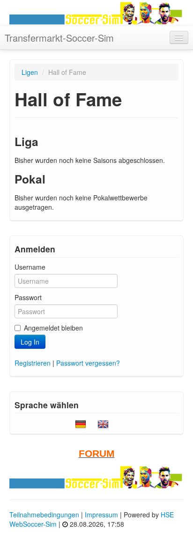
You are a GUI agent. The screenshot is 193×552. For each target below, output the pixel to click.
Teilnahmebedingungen (44, 514)
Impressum (101, 514)
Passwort (28, 297)
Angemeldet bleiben (53, 327)
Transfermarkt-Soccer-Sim (59, 37)
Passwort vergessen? (88, 363)
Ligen (30, 72)
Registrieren (33, 363)
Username (30, 267)
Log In (30, 341)
